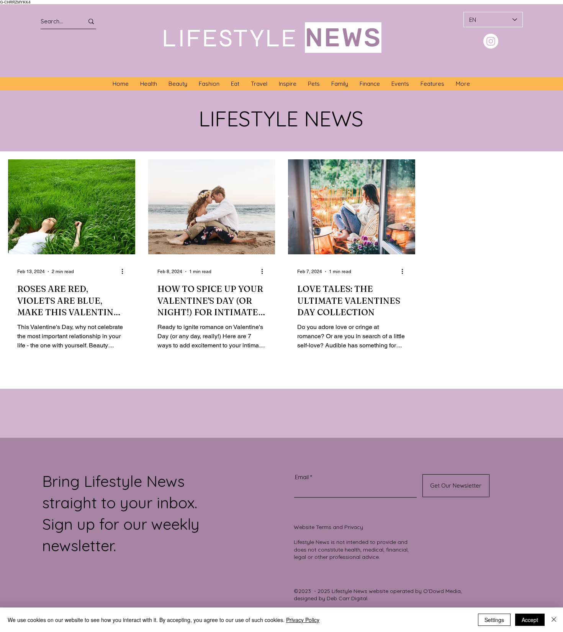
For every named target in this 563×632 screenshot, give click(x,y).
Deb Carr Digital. (347, 598)
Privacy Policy (302, 620)
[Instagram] (490, 41)
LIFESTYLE (230, 38)
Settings (494, 620)
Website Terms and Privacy (328, 527)
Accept (530, 620)
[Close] (553, 620)
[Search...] (91, 21)
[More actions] (124, 271)
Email (302, 477)
